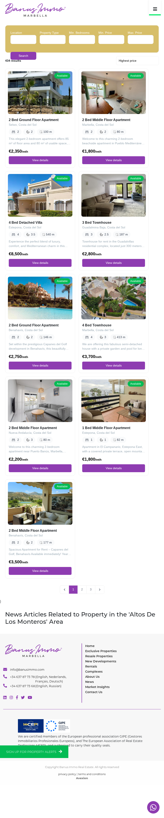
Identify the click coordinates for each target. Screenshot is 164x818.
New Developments (100, 661)
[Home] (35, 10)
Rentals (91, 666)
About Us (92, 677)
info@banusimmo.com (26, 670)
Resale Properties (99, 656)
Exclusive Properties (101, 651)
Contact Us (93, 692)
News (89, 682)
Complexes (93, 671)
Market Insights (97, 687)
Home (90, 646)
